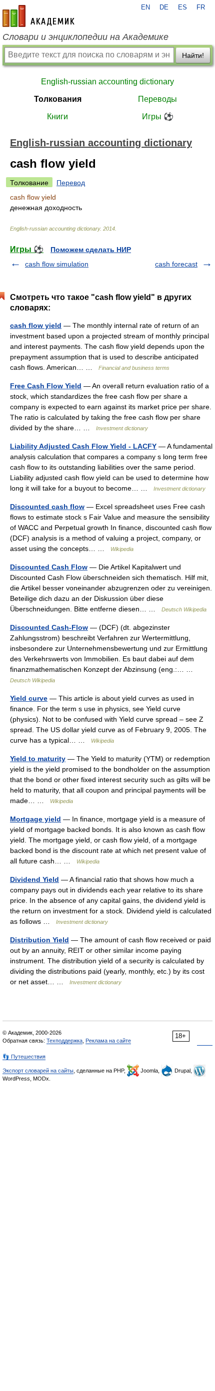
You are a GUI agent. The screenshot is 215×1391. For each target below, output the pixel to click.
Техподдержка (64, 1041)
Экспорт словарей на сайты (38, 1071)
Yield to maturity (38, 759)
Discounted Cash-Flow (49, 627)
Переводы (157, 99)
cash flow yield (36, 325)
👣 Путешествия (24, 1057)
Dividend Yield (34, 879)
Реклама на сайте (108, 1041)
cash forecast (176, 264)
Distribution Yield (39, 940)
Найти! (193, 55)
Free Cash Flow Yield (46, 386)
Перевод (70, 183)
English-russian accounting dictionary (107, 81)
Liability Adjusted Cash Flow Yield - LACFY (83, 446)
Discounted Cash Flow (49, 567)
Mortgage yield (35, 819)
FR (200, 7)
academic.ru (38, 16)
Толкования (58, 99)
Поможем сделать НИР (90, 250)
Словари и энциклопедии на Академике (85, 37)
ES (182, 7)
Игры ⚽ (158, 116)
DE (164, 7)
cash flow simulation (56, 264)
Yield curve (29, 698)
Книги (57, 116)
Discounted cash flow (47, 507)
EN (145, 7)
